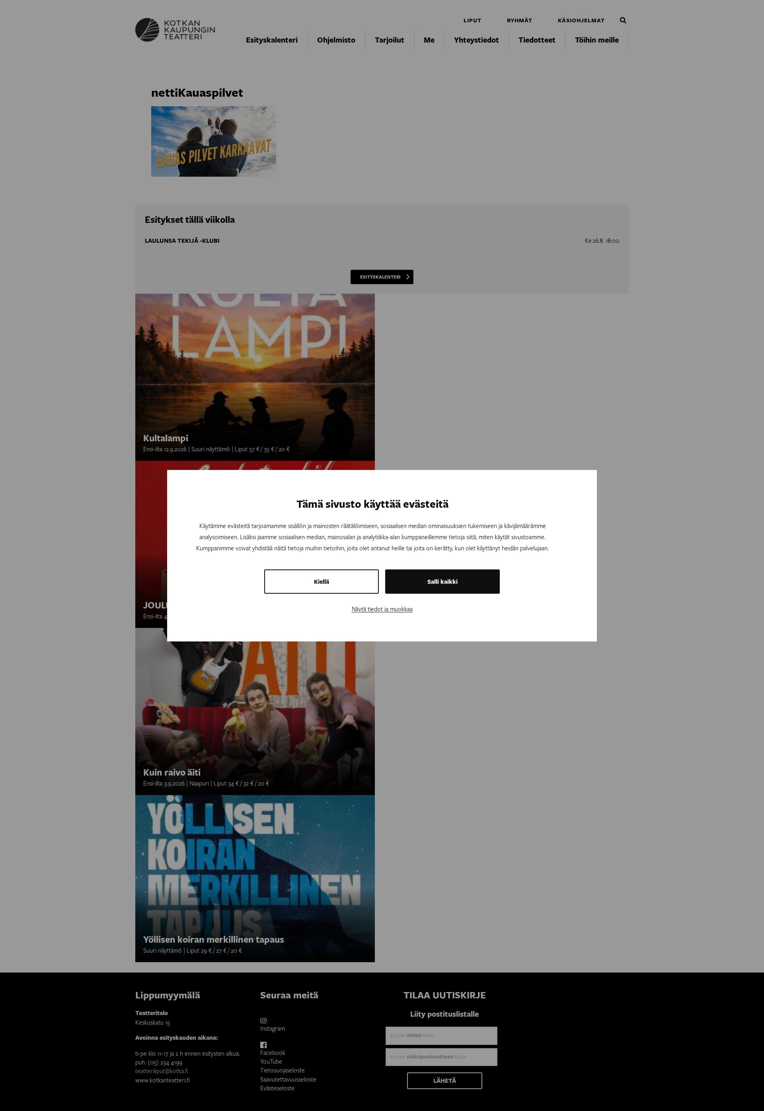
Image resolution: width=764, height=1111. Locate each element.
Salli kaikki (442, 581)
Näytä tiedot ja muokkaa (382, 609)
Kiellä (321, 581)
